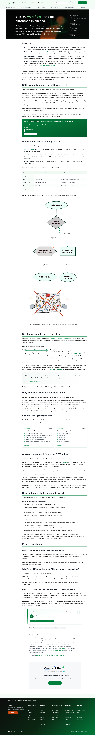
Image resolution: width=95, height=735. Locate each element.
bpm (30, 628)
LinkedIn (46, 655)
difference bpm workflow (51, 628)
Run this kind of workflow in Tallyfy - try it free (41, 620)
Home (9, 700)
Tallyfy (10, 705)
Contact (29, 710)
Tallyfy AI (42, 717)
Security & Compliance (57, 707)
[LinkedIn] (9, 731)
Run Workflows (23, 2)
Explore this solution (29, 133)
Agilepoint (59, 369)
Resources (40, 2)
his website (39, 655)
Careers (29, 717)
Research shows (51, 52)
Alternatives (67, 722)
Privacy (85, 731)
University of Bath (58, 650)
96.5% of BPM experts (80, 354)
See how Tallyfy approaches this (46, 65)
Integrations (42, 715)
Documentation (67, 707)
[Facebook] (14, 731)
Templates (42, 712)
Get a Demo (82, 2)
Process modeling (29, 149)
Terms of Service (56, 712)
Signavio (51, 369)
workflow (62, 628)
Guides (65, 715)
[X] (11, 731)
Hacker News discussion (33, 381)
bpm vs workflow (38, 628)
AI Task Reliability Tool (69, 712)
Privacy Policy (55, 710)
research (64, 462)
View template (26, 445)
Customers (42, 707)
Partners (42, 722)
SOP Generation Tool (68, 710)
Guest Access (80, 719)
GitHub (53, 655)
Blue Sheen (63, 648)
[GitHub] (19, 731)
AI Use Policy (55, 715)
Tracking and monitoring (31, 154)
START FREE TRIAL (55, 683)
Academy (30, 712)
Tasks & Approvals (81, 710)
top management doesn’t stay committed (36, 349)
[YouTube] (16, 731)
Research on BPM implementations (60, 338)
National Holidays (68, 717)
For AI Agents (67, 724)
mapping (39, 149)
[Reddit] (22, 731)
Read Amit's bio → (61, 655)
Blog (12, 700)
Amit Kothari (75, 16)
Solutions (66, 719)
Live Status (79, 715)
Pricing (32, 2)
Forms (78, 712)
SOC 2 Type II (55, 717)
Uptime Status (43, 724)
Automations (79, 717)
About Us (30, 707)
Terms (81, 731)
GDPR (53, 719)
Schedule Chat (12, 712)
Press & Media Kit (31, 719)
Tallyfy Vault (42, 719)
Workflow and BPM (75, 24)
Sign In (73, 2)
